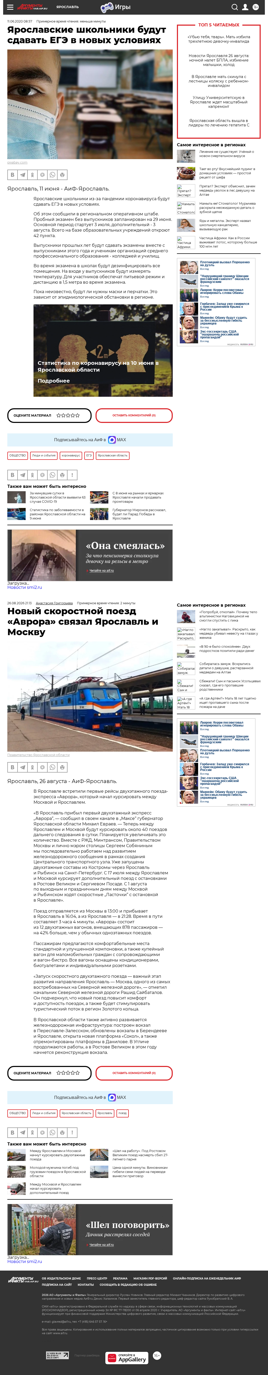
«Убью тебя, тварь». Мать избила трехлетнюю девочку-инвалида (219, 39)
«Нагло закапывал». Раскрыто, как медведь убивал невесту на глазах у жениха (228, 633)
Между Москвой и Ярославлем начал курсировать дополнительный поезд (55, 1188)
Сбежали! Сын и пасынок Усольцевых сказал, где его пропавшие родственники (230, 685)
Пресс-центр (97, 1278)
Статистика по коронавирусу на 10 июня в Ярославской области (98, 366)
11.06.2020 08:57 (19, 21)
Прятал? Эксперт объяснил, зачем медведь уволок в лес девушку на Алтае (227, 190)
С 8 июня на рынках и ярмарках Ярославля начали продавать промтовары (138, 497)
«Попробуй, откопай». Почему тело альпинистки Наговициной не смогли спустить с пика (228, 616)
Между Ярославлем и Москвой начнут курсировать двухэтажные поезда (57, 1155)
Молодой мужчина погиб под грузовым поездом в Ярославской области (58, 1172)
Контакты (86, 1285)
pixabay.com (17, 162)
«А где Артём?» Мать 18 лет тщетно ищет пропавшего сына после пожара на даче (227, 702)
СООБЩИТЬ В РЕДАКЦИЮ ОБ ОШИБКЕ (128, 1285)
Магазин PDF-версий (150, 1278)
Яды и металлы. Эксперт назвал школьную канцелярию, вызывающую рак (225, 225)
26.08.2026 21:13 (19, 603)
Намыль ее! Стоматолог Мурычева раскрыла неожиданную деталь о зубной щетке (227, 208)
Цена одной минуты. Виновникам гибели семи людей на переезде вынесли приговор (140, 1172)
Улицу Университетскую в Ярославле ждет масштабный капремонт (219, 102)
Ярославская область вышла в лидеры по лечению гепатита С (218, 123)
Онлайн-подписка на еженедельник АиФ (207, 1278)
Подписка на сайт (57, 1285)
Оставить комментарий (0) (134, 415)
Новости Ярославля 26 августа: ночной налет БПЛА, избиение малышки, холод (219, 60)
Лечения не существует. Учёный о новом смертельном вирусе (226, 154)
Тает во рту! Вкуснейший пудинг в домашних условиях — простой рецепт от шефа (227, 173)
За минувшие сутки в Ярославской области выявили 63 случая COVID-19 (58, 497)
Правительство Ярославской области (38, 755)
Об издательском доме (61, 1278)
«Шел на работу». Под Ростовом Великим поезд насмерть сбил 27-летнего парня (140, 1155)
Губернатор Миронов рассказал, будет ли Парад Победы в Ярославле (139, 514)
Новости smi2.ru (24, 587)
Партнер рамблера (87, 1355)
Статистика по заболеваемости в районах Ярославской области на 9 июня (57, 514)
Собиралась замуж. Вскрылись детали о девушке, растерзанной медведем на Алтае (226, 668)
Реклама (120, 1278)
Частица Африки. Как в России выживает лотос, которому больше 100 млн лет (228, 242)
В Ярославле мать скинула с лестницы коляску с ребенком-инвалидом (219, 81)
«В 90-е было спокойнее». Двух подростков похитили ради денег (227, 649)
